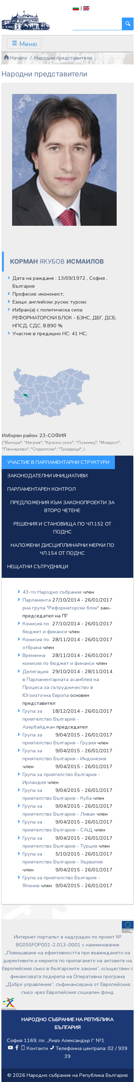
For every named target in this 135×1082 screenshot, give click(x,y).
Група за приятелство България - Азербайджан (50, 719)
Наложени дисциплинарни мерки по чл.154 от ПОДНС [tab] (62, 549)
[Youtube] (10, 1048)
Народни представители (63, 57)
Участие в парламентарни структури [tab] (58, 462)
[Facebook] (16, 1048)
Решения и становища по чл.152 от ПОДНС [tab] (62, 527)
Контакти (37, 1048)
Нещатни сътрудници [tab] (37, 566)
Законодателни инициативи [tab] (47, 475)
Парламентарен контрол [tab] (41, 489)
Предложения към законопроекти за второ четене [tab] (62, 506)
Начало (18, 57)
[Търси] (128, 24)
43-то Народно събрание (52, 591)
